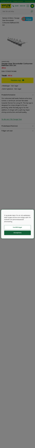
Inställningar (17, 227)
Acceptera (17, 233)
